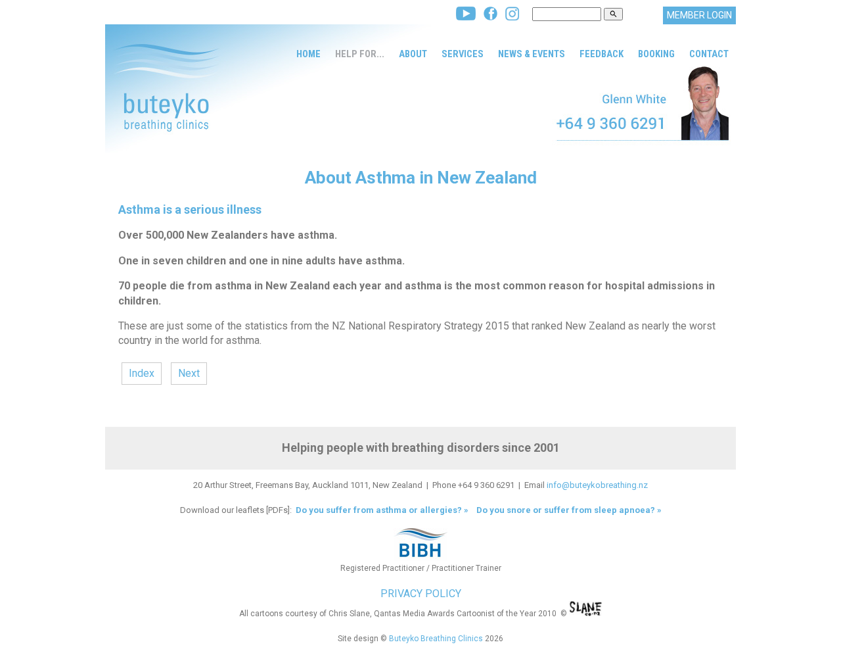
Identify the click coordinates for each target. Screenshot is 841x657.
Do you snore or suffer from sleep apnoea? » (569, 510)
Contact (709, 54)
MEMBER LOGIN (699, 15)
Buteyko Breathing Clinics (436, 638)
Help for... (359, 54)
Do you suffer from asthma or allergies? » (381, 510)
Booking (656, 54)
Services (463, 54)
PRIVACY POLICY (420, 593)
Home (308, 54)
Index (141, 373)
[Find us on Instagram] (512, 17)
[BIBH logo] (420, 557)
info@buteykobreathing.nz (597, 485)
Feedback (602, 54)
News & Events (531, 54)
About (413, 54)
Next (189, 373)
